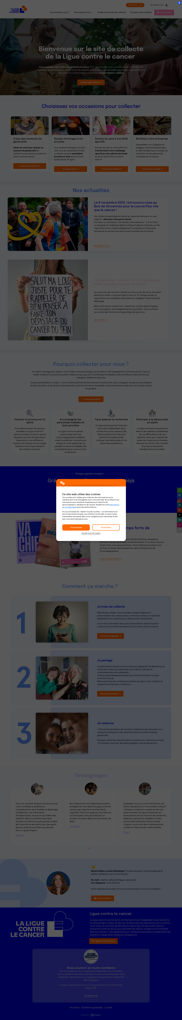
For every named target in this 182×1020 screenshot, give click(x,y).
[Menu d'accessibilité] (179, 2)
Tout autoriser (76, 527)
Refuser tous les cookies (91, 533)
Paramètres (106, 527)
